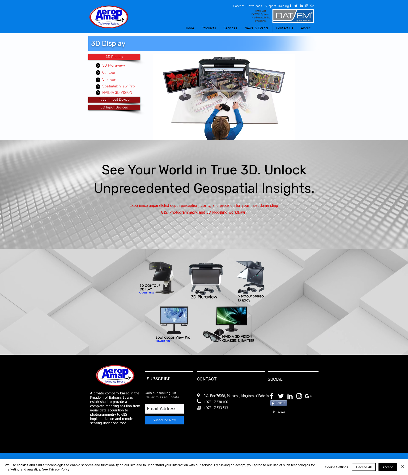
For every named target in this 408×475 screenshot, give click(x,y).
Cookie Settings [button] (336, 467)
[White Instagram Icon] (307, 6)
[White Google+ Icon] (312, 6)
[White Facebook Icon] (291, 6)
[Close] (402, 467)
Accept (387, 467)
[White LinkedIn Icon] (301, 6)
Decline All (364, 467)
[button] (238, 6)
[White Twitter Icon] (296, 6)
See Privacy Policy (55, 469)
